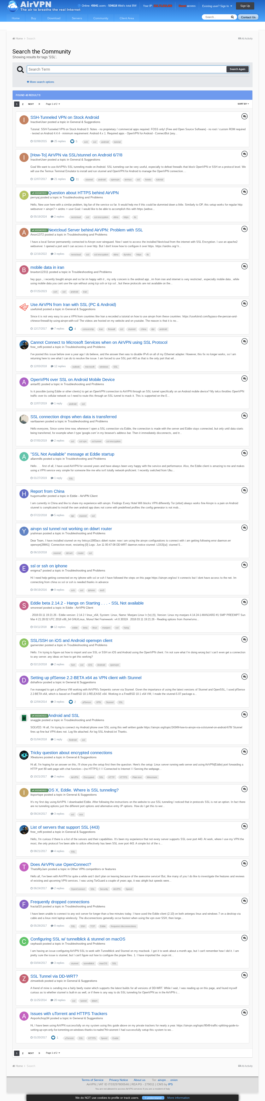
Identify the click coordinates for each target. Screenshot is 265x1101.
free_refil (36, 347)
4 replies (58, 851)
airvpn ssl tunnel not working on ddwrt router (71, 528)
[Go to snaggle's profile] (24, 717)
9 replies (58, 589)
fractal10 (36, 906)
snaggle (35, 720)
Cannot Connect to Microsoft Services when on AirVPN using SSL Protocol (98, 342)
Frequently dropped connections (59, 902)
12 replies (59, 366)
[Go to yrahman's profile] (24, 531)
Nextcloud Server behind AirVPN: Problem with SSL (95, 230)
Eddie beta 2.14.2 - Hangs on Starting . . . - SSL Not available (87, 603)
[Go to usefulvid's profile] (24, 307)
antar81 (35, 384)
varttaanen (37, 421)
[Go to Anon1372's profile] (24, 232)
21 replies (59, 179)
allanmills (36, 458)
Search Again (237, 69)
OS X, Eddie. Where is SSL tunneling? (83, 790)
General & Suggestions (85, 122)
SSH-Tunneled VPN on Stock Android (64, 117)
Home (16, 18)
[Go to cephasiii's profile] (24, 941)
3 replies (58, 253)
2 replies (58, 216)
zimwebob (37, 980)
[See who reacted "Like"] (72, 141)
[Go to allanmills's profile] (24, 456)
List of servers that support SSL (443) (65, 827)
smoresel (36, 607)
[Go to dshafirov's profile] (24, 680)
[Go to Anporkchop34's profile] (24, 1016)
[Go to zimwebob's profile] (24, 978)
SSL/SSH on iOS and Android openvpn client (71, 640)
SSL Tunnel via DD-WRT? (54, 976)
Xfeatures (36, 757)
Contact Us (248, 17)
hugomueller (38, 496)
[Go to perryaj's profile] (24, 195)
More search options (41, 81)
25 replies (59, 141)
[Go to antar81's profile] (24, 382)
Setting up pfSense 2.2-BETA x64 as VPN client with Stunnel (85, 677)
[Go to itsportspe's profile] (24, 792)
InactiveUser (38, 122)
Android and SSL (63, 715)
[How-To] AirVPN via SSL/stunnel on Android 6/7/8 (76, 155)
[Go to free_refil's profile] (24, 344)
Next (31, 104)
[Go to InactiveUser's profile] (24, 119)
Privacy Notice (118, 1080)
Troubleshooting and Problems (83, 197)
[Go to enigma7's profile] (24, 568)
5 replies (58, 515)
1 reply (57, 403)
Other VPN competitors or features (93, 869)
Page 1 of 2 (52, 104)
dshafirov (36, 682)
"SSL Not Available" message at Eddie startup (72, 454)
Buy (33, 18)
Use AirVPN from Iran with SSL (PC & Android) (73, 304)
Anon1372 (37, 234)
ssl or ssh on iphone (48, 566)
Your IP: (157, 6)
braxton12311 (39, 272)
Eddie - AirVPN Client (84, 496)
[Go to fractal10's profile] (24, 904)
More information (178, 1097)
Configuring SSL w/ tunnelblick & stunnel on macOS (77, 939)
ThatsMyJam (38, 869)
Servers (77, 18)
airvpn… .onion (168, 1080)
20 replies (59, 1000)
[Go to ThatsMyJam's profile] (24, 866)
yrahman (36, 533)
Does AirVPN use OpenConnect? (60, 864)
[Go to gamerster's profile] (24, 643)
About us (139, 1080)
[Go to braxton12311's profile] (24, 269)
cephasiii (36, 943)
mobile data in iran (47, 267)
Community (100, 18)
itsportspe (36, 794)
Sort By (243, 104)
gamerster (37, 645)
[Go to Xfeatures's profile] (24, 755)
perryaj (35, 197)
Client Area (127, 18)
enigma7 (36, 570)
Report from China (47, 491)
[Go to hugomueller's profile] (24, 493)
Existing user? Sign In (216, 6)
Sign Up (245, 5)
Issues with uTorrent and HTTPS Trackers (68, 1013)
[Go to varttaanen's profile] (24, 419)
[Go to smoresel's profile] (24, 605)
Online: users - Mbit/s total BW (108, 5)
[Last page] (39, 104)
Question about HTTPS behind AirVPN (83, 192)
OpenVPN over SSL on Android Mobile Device (72, 379)
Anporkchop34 (39, 1018)
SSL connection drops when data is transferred (73, 416)
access (187, 6)
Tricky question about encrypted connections (71, 752)
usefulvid (36, 309)
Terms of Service (93, 1080)
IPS (170, 1084)
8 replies (58, 925)
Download (53, 18)
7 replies (58, 328)
